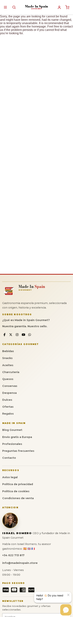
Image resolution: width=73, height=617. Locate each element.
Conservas (9, 386)
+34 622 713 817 (13, 555)
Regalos (8, 413)
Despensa (9, 393)
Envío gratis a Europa (17, 437)
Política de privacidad (17, 484)
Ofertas (7, 406)
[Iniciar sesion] (59, 7)
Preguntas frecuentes (18, 451)
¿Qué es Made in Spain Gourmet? (26, 320)
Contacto (9, 457)
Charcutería (10, 372)
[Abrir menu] (5, 7)
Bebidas (8, 351)
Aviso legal (10, 477)
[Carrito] (67, 7)
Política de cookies (15, 491)
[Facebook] (4, 334)
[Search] (14, 7)
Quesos (7, 379)
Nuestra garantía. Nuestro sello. (24, 326)
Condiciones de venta (18, 498)
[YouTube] (23, 334)
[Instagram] (17, 334)
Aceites (7, 365)
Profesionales (12, 444)
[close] (68, 594)
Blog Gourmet (12, 430)
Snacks (7, 358)
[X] (11, 334)
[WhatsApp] (29, 334)
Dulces (7, 399)
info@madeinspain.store (20, 563)
